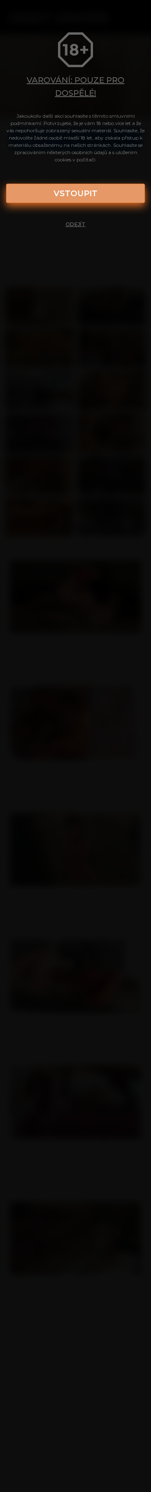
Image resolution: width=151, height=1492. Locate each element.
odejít (76, 224)
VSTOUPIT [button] (75, 193)
